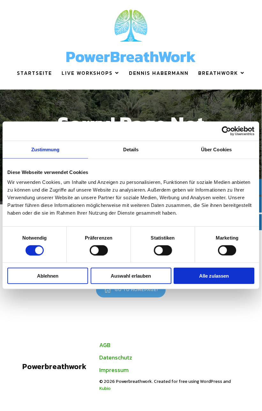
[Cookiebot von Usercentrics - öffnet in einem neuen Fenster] (226, 131)
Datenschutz (115, 357)
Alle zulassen (214, 276)
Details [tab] (131, 149)
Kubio (105, 388)
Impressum (114, 370)
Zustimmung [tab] (45, 149)
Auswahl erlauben (131, 276)
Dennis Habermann (159, 73)
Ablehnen (47, 276)
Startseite (34, 73)
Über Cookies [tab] (216, 149)
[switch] (99, 250)
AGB (104, 345)
